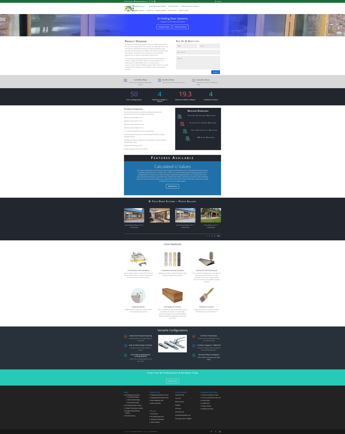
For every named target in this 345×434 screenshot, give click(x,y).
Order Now (172, 381)
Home (126, 6)
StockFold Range (168, 80)
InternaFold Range (203, 80)
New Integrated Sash (157, 400)
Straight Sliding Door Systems (190, 6)
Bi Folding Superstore (157, 416)
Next (218, 236)
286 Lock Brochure (206, 137)
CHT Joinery (154, 414)
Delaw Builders (155, 422)
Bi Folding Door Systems (137, 6)
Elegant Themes (137, 431)
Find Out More (181, 27)
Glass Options (172, 169)
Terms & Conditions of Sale (210, 395)
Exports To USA (183, 10)
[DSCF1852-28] (211, 222)
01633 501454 (128, 1)
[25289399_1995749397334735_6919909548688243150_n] (160, 222)
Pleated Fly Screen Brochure (203, 123)
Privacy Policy (206, 400)
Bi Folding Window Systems (157, 6)
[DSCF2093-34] (185, 222)
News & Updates (161, 10)
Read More (172, 183)
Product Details (206, 406)
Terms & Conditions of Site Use (211, 397)
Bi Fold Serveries (173, 6)
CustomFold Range (140, 80)
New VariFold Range (134, 400)
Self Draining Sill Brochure (204, 130)
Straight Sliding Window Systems (134, 10)
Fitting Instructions (207, 409)
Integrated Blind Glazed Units (160, 397)
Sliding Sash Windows (157, 419)
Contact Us (150, 10)
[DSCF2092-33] (134, 222)
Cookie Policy (206, 403)
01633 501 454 (179, 412)
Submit (215, 72)
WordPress (153, 431)
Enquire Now (164, 27)
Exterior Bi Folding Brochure (202, 115)
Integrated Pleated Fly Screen (159, 395)
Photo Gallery (172, 10)
